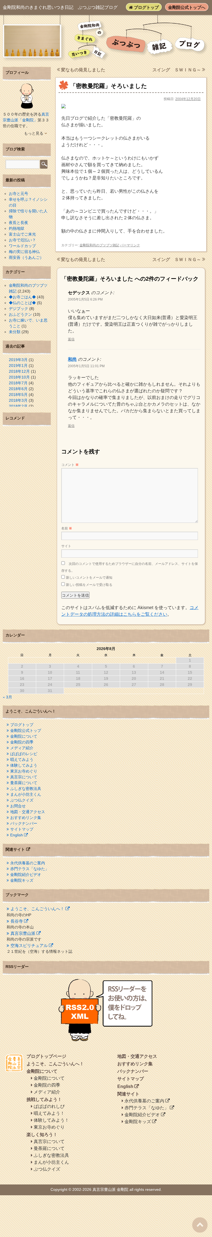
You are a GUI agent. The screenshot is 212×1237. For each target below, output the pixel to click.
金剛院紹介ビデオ (25, 874)
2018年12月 (19, 371)
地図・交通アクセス (27, 812)
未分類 (14, 332)
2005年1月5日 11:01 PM (86, 366)
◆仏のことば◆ (22, 303)
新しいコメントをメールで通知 (89, 578)
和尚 (72, 359)
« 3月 (7, 697)
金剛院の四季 (21, 742)
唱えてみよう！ (49, 1113)
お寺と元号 (18, 193)
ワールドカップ (22, 246)
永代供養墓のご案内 (27, 863)
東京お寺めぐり (23, 771)
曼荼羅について (23, 783)
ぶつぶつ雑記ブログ (60, 7)
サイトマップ (21, 829)
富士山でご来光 (22, 234)
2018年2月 (18, 406)
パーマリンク (130, 245)
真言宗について (23, 777)
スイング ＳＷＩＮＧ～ (177, 69)
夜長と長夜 (18, 222)
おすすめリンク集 (25, 817)
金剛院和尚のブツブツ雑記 (99, 245)
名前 (66, 528)
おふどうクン (20, 314)
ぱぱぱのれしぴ (49, 1106)
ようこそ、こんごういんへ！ (37, 908)
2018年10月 (19, 377)
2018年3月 (18, 400)
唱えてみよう (21, 759)
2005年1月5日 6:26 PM (85, 299)
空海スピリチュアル (29, 945)
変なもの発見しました (82, 69)
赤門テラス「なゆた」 (29, 869)
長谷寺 (16, 921)
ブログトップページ (46, 1056)
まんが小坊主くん (25, 794)
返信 (71, 339)
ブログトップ (146, 7)
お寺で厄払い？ (22, 240)
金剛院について (23, 736)
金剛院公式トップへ (186, 7)
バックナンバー (23, 823)
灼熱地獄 (16, 228)
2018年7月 (18, 383)
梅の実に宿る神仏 (24, 251)
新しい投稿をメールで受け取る (89, 585)
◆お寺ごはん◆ (22, 297)
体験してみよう (23, 765)
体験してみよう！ (51, 1120)
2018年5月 (18, 394)
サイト (66, 546)
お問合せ (18, 806)
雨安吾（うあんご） (26, 257)
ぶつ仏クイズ (21, 800)
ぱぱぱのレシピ (23, 753)
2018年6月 (18, 389)
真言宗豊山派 (22, 933)
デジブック (18, 308)
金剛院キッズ (21, 880)
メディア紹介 (21, 748)
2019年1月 (18, 365)
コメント (70, 465)
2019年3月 (18, 359)
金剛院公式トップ (25, 730)
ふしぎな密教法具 (25, 788)
